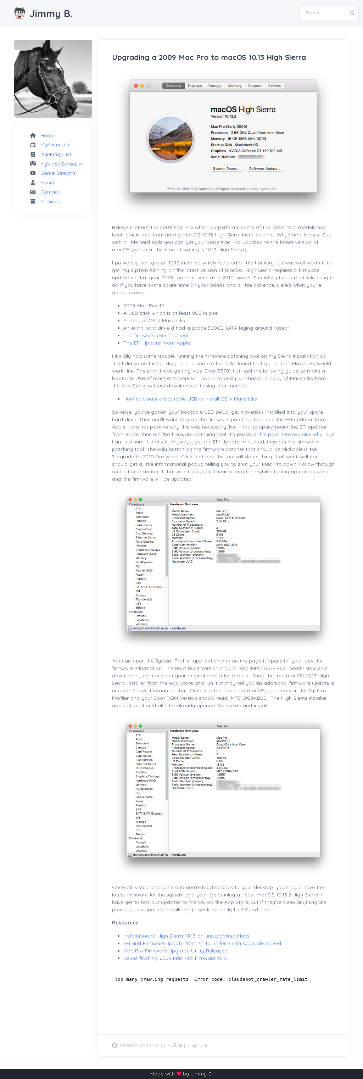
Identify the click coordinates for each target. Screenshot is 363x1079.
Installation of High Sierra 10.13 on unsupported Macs (186, 936)
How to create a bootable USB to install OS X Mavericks (190, 399)
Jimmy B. (51, 13)
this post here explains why (290, 434)
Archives (50, 201)
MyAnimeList (54, 144)
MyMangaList (55, 154)
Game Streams (58, 173)
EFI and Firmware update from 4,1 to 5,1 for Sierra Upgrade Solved (202, 943)
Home (47, 135)
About (47, 182)
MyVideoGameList (61, 164)
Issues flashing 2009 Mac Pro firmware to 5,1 (176, 958)
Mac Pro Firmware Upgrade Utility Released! (176, 950)
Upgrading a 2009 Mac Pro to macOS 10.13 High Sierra (209, 57)
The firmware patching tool (155, 335)
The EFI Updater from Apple (156, 343)
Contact (50, 192)
